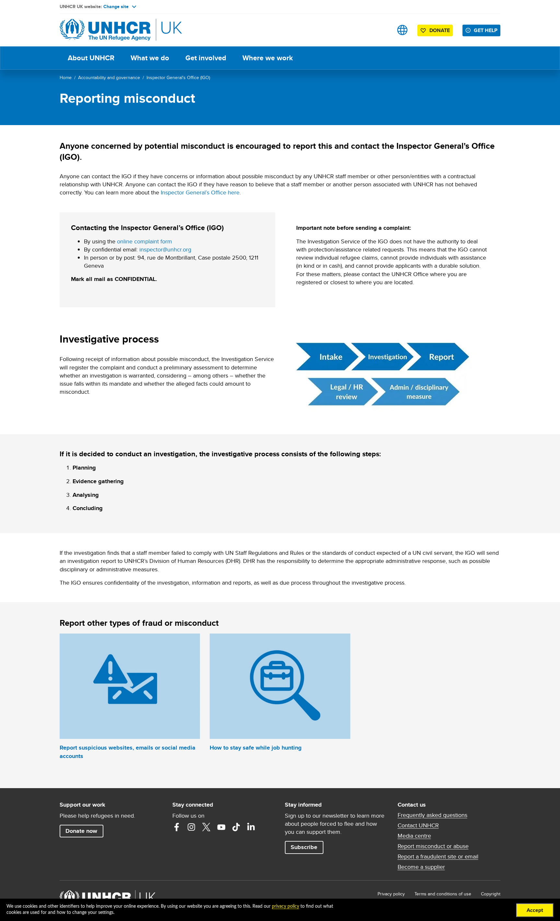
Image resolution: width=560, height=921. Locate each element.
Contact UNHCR (418, 825)
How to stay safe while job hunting (256, 747)
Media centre (414, 835)
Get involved (205, 57)
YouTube (221, 827)
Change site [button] (116, 6)
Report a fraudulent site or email (438, 856)
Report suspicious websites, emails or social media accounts (127, 751)
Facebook (176, 827)
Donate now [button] (81, 831)
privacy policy (285, 906)
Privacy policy (391, 894)
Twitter (206, 827)
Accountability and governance (109, 77)
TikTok (236, 827)
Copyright (490, 894)
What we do (150, 57)
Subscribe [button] (304, 847)
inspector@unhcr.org (165, 249)
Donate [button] (439, 30)
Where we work (267, 57)
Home (66, 77)
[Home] (105, 30)
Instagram (191, 827)
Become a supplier (421, 866)
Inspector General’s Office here (200, 192)
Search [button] (382, 30)
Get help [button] (485, 30)
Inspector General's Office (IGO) (178, 77)
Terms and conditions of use (442, 894)
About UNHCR (91, 57)
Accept (535, 910)
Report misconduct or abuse (433, 846)
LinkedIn (251, 827)
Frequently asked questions (432, 815)
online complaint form (144, 241)
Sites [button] (402, 30)
